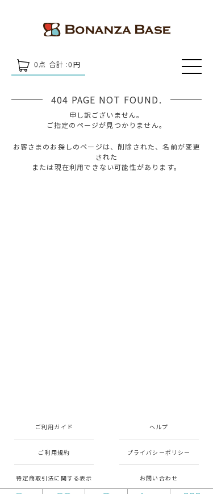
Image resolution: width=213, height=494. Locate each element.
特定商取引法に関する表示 (54, 478)
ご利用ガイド (54, 426)
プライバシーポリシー (159, 452)
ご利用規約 (54, 452)
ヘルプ (159, 426)
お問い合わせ (159, 478)
